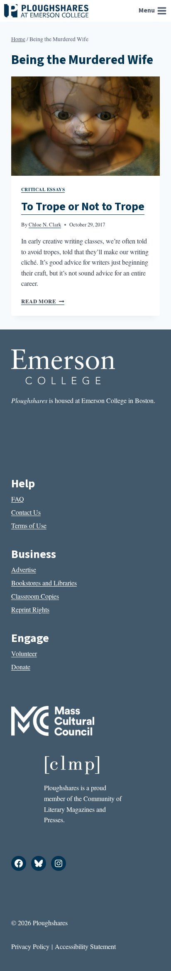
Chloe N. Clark (45, 224)
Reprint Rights (30, 609)
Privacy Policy (30, 946)
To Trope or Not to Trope (82, 206)
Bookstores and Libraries (44, 582)
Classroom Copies (35, 596)
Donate (20, 666)
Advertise (23, 569)
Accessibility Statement (85, 946)
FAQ (17, 498)
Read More (42, 301)
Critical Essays (43, 189)
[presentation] (85, 126)
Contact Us (26, 512)
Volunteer (24, 653)
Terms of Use (28, 525)
